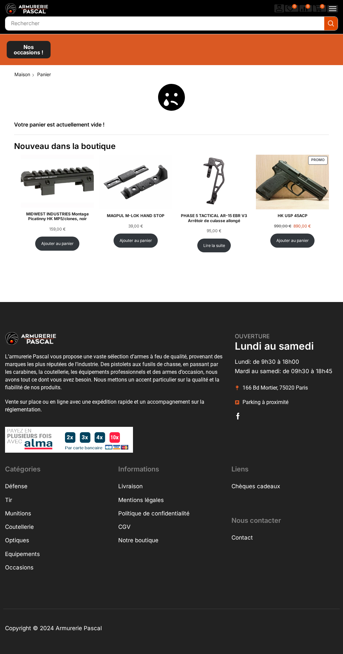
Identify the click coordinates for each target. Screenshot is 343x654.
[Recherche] (331, 23)
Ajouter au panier (57, 243)
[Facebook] (238, 416)
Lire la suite (214, 245)
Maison (22, 74)
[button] (279, 8)
